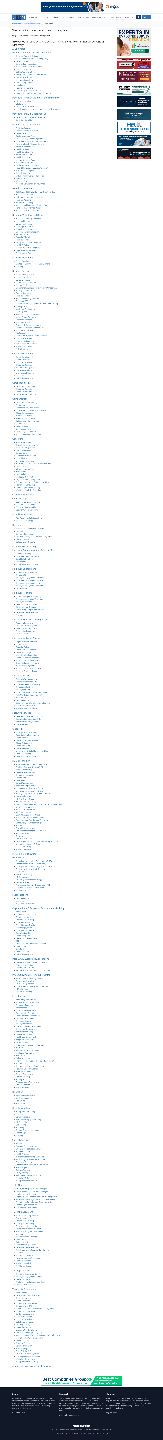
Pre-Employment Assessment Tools (30, 1282)
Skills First (17, 1185)
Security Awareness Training (27, 510)
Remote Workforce (22, 1107)
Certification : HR (20, 382)
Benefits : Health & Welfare (26, 124)
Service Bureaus (22, 833)
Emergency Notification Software (29, 788)
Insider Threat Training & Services (30, 1157)
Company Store (22, 575)
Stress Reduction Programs (27, 663)
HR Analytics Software (25, 799)
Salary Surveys (22, 426)
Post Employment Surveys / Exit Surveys (32, 1250)
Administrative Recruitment (27, 1002)
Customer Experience (23, 494)
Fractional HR (21, 872)
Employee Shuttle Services (27, 290)
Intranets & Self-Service (25, 809)
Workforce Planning (24, 1266)
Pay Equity (20, 423)
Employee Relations (22, 592)
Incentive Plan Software (25, 418)
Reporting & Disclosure (25, 705)
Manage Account (83, 17)
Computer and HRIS (24, 1306)
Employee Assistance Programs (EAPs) (32, 141)
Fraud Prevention (23, 1151)
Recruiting (20, 1127)
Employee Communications (27, 556)
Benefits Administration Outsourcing (31, 864)
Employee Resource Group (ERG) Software (33, 793)
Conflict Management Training (28, 596)
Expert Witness (22, 466)
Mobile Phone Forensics (26, 317)
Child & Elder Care (23, 221)
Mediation (20, 901)
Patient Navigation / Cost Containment (32, 168)
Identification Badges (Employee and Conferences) (37, 304)
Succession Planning (24, 1255)
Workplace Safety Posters (26, 1180)
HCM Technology (21, 760)
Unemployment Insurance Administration (33, 93)
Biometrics (20, 1143)
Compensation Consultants (27, 407)
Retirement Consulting (25, 485)
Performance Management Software (31, 831)
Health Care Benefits (24, 152)
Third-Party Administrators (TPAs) (30, 90)
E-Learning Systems (24, 365)
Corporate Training (24, 362)
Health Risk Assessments (26, 154)
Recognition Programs (25, 631)
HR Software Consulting (26, 801)
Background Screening (25, 1111)
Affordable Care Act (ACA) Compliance (31, 764)
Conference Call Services (26, 282)
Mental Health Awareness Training (30, 1338)
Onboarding (21, 1125)
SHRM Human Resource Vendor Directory (27, 24)
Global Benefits (22, 737)
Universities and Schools (26, 378)
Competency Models (24, 917)
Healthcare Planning (24, 202)
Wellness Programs (24, 181)
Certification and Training (26, 402)
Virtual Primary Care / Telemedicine (30, 176)
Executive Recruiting (24, 1031)
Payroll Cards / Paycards (26, 828)
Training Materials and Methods (29, 1356)
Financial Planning (23, 200)
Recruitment (18, 996)
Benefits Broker (22, 61)
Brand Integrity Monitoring (27, 445)
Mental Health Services (25, 162)
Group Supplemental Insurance (29, 242)
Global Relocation (23, 748)
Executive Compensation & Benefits (30, 719)
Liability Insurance (23, 306)
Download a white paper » (69, 1415)
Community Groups (24, 553)
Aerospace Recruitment (26, 1005)
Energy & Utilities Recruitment (28, 1026)
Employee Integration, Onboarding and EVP (34, 1189)
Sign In (146, 17)
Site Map (87, 1433)
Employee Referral (23, 1021)
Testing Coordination (24, 965)
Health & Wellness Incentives (28, 146)
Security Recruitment (24, 1074)
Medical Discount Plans (25, 160)
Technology (21, 1133)
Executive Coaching (24, 370)
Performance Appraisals (26, 1244)
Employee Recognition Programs (29, 585)
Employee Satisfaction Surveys (28, 1226)
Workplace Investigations (26, 708)
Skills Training (21, 1348)
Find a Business (97, 17)
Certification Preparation (26, 386)
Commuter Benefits (24, 224)
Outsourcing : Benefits (25, 82)
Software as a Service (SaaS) (27, 839)
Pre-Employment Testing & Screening (31, 974)
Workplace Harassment (25, 1359)
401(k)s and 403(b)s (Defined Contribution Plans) (36, 192)
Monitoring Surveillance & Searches (31, 1159)
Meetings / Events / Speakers (28, 314)
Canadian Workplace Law (26, 681)
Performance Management (27, 612)
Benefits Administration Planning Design (33, 58)
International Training (25, 373)
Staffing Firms (21, 1079)
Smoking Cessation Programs (28, 660)
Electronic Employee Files (26, 785)
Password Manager (24, 319)
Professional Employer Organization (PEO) (33, 885)
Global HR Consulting (25, 469)
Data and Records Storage (27, 1146)
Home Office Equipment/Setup (28, 1119)
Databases (20, 780)
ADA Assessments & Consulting (29, 518)
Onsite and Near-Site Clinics (27, 165)
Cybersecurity (19, 498)
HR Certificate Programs (26, 394)
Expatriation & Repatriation (27, 735)
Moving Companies (24, 1098)
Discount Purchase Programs (28, 232)
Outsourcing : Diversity (25, 542)
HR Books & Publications (25, 853)
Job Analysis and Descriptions (28, 1236)
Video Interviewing (23, 846)
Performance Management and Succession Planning (38, 1199)
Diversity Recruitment (25, 534)
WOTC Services (22, 349)
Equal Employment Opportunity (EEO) (31, 692)
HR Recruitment (22, 1042)
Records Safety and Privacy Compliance (32, 1165)
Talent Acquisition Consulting (28, 487)
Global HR (17, 728)
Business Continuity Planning (28, 502)
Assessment (21, 912)
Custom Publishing (24, 285)
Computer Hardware (24, 775)
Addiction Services (23, 128)
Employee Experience (25, 930)
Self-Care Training (23, 1343)
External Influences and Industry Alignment (34, 1191)
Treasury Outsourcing (25, 341)
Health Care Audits (23, 149)
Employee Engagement (25, 461)
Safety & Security (21, 1139)
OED (18, 941)
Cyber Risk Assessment (25, 504)
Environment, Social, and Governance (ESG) (34, 463)
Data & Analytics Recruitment (28, 1015)
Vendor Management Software (28, 844)
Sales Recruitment (23, 1071)
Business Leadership (22, 257)
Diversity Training (23, 1324)
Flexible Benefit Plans (24, 77)
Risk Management (23, 1167)
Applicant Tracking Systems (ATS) (29, 767)
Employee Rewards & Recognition (29, 619)
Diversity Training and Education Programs (34, 536)
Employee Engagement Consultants (31, 577)
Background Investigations (27, 981)
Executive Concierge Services (28, 721)
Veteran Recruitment (24, 1085)
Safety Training (22, 1173)
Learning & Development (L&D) (29, 1332)
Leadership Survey (23, 1279)
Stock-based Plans (23, 429)
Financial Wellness (23, 647)
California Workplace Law (26, 679)
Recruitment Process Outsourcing (30, 887)
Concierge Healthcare (25, 226)
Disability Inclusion (22, 514)
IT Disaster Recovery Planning (28, 507)
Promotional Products (25, 322)
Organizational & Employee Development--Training (38, 908)
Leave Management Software (28, 815)
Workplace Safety (23, 1178)
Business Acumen (23, 1298)
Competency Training (25, 920)
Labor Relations (22, 474)
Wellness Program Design (26, 671)
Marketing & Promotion (26, 477)
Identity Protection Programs (28, 248)
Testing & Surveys (21, 1270)
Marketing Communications (27, 309)
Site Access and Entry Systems (28, 1175)
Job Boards (20, 1047)
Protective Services (24, 1162)
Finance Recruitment (24, 1034)
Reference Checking (24, 991)
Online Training (22, 1340)
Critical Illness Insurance (26, 229)
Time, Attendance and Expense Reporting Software (37, 841)
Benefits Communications (26, 64)
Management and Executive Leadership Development (38, 1335)
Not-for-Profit (21, 1055)
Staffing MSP (21, 890)
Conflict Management (25, 1314)
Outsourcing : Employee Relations (30, 609)
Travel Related (22, 633)
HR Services (18, 857)
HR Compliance (22, 877)
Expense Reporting (24, 293)
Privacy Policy (59, 1433)
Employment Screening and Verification (32, 986)
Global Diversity (22, 539)
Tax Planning (21, 85)
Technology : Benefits (25, 88)
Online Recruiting (23, 1058)
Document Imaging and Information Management (36, 288)
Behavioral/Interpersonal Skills (28, 1295)
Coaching (20, 1114)
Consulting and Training (26, 925)
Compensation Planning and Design (31, 410)
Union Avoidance (23, 951)
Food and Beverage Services (27, 298)
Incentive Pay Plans (24, 415)
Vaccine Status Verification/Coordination (33, 970)
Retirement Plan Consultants (28, 210)
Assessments (21, 1218)
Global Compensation (25, 413)
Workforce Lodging (24, 346)
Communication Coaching (26, 914)
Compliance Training (24, 922)
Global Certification (24, 391)
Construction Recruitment (27, 1010)
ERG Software (21, 588)
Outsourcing (21, 946)
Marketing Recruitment (25, 1053)
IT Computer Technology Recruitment (31, 1045)
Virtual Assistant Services (26, 343)
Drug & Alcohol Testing (24, 546)
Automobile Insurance (25, 274)
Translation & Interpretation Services (31, 335)
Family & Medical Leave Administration (32, 74)
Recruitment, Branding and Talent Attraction (34, 1202)
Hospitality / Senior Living (26, 1039)
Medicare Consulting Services (28, 80)
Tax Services (21, 333)
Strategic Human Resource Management (33, 264)
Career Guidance (23, 359)
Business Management (25, 447)
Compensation (19, 398)
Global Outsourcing (24, 743)
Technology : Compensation (27, 431)
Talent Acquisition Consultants (28, 1258)
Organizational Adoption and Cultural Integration (36, 1197)
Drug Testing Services (25, 984)
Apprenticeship (22, 1008)
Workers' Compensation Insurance (30, 184)
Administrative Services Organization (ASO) (34, 861)
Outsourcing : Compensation (28, 421)
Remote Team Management (27, 1130)
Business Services (21, 270)
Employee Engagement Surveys (29, 583)
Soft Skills (20, 375)
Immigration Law (23, 697)
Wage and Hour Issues (25, 903)
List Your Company (51, 17)
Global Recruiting (23, 745)
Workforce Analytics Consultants (29, 490)
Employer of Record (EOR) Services (30, 869)
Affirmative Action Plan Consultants (30, 528)
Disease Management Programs (29, 138)
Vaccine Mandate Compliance (28, 967)
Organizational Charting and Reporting (32, 820)
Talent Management (22, 1211)
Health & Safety (22, 1154)
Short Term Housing (24, 330)
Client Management (24, 450)
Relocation (17, 1091)
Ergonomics (21, 644)
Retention (20, 1252)
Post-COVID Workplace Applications (30, 958)
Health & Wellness (23, 245)
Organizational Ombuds (26, 607)
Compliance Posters (24, 687)
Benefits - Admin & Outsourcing (29, 56)
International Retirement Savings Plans (32, 205)
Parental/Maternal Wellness (27, 657)
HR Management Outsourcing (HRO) (31, 879)
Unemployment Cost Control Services (31, 1366)
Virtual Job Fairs (22, 1087)
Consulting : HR (20, 438)
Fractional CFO (22, 301)
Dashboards (21, 777)
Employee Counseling (25, 1223)
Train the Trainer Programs (27, 1354)
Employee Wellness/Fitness (26, 638)
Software (19, 836)
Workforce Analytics (24, 849)
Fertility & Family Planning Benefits (30, 144)
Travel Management (24, 338)
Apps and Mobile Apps (25, 769)
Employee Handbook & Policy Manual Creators (35, 866)
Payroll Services (22, 882)
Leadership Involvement (26, 1194)
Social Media (21, 561)
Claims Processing (23, 69)
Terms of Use (74, 1433)
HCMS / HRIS (21, 471)
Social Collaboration (24, 559)
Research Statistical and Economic (30, 327)
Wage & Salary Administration (28, 434)
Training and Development (27, 1207)
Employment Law (21, 675)
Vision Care (20, 178)
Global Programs (23, 935)
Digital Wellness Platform (26, 642)
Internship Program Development (30, 1231)
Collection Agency (23, 280)
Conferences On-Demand (26, 1311)
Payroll (19, 825)
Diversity (16, 525)
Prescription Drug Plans (26, 170)
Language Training (23, 753)
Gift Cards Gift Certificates (26, 628)
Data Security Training (25, 1322)
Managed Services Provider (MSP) (30, 817)
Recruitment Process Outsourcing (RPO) (32, 482)
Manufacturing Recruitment (27, 1050)
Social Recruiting (23, 1077)
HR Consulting (22, 1122)
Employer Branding (24, 1023)
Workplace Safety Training (27, 1362)
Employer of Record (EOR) (26, 732)
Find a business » (18, 1413)
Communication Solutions (27, 572)
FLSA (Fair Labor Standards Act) (29, 695)
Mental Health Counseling (26, 655)
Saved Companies (67, 17)
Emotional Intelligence (25, 367)
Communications (23, 1117)
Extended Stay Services (25, 1095)
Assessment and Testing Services (29, 978)
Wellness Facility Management (28, 668)
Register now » (111, 1413)
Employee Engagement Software (29, 580)
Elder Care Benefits (24, 120)
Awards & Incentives (24, 623)
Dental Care (21, 133)
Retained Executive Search (27, 1069)
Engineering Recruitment (26, 1029)
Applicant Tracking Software (27, 1215)
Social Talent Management (27, 564)
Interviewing (21, 1234)
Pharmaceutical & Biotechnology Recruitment (35, 1061)
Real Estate (20, 1101)
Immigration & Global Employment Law (32, 751)
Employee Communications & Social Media (34, 550)
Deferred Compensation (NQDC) (29, 197)
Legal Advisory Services (25, 250)
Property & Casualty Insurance (28, 325)
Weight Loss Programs (25, 665)
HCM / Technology (23, 796)
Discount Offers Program (26, 625)
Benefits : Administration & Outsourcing (32, 52)
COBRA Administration (25, 72)
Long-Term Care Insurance (27, 106)
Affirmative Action (23, 442)
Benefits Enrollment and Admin (29, 66)
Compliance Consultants (26, 455)
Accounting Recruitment (26, 1000)
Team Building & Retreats (26, 1351)
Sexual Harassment (24, 1346)
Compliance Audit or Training (28, 684)
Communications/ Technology (28, 1303)
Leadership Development (26, 938)
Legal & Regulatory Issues (26, 604)
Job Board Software (24, 812)
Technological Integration (26, 1205)
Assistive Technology (24, 520)
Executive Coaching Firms (26, 1330)
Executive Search (23, 724)
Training (19, 266)
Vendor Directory (35, 17)
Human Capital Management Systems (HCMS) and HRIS (39, 804)
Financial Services (23, 240)
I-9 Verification (22, 989)
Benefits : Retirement (23, 188)
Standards (20, 949)
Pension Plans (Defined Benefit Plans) (31, 208)
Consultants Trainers (24, 1316)
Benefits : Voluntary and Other (27, 214)
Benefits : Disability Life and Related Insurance (35, 97)
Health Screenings (23, 157)
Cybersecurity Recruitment (27, 1013)
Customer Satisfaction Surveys (28, 1274)
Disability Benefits (23, 101)
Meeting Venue (22, 312)
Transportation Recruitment (27, 1082)
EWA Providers (22, 234)
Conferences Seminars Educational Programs (35, 1308)
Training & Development (24, 1289)
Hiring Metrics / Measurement (28, 1229)
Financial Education (24, 237)
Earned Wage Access (24, 783)
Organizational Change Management (31, 943)
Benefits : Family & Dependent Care (30, 113)
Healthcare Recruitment (26, 1037)
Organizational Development (28, 479)
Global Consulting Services (27, 740)
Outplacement (22, 1242)
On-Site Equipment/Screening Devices (31, 962)
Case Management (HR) (25, 772)
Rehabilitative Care (23, 173)
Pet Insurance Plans (24, 253)
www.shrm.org (101, 1433)
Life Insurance (21, 104)
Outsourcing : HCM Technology (29, 823)
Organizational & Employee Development (33, 703)
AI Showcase (18, 48)
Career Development (24, 261)
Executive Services (21, 712)
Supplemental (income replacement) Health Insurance (38, 109)
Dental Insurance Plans (25, 136)
